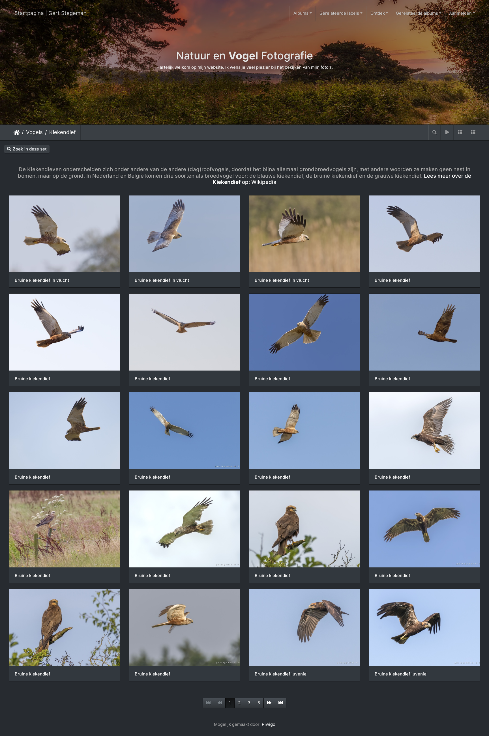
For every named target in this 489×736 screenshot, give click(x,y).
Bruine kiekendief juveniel (281, 674)
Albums (300, 13)
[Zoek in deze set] (434, 132)
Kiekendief (62, 132)
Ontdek (377, 13)
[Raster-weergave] (460, 132)
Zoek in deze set (30, 149)
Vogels (34, 132)
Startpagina (17, 132)
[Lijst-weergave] (473, 132)
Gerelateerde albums (417, 13)
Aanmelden (460, 13)
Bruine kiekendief (392, 280)
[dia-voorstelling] (447, 132)
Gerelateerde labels (339, 13)
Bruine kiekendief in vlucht (42, 280)
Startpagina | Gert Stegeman (50, 13)
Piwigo (268, 724)
